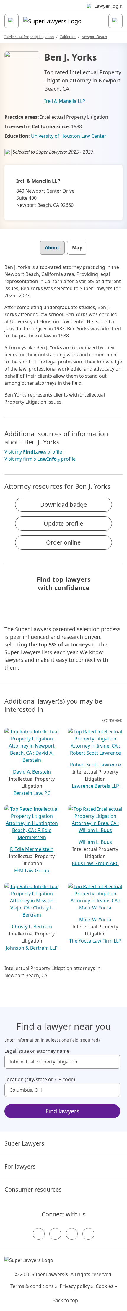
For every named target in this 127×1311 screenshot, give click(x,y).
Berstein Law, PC (32, 793)
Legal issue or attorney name (36, 1051)
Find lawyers (62, 1111)
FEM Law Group (31, 870)
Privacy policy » (76, 1286)
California (68, 36)
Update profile (63, 523)
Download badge (63, 505)
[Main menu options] (11, 21)
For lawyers (20, 1166)
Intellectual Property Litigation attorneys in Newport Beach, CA (52, 972)
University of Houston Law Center (68, 136)
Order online (63, 542)
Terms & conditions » (33, 1286)
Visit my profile (33, 452)
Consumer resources (33, 1189)
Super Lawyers (24, 1143)
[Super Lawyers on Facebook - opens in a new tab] (39, 1234)
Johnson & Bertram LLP (32, 948)
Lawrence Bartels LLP (95, 786)
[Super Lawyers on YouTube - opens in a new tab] (72, 1234)
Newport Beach (94, 36)
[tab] (52, 248)
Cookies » (106, 1286)
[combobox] (62, 1062)
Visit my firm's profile (40, 459)
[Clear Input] (113, 1061)
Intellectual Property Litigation (29, 36)
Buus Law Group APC (95, 863)
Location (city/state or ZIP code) (39, 1079)
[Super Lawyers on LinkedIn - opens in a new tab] (88, 1234)
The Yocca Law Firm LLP (95, 941)
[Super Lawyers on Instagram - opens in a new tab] (55, 1234)
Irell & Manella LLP (64, 101)
